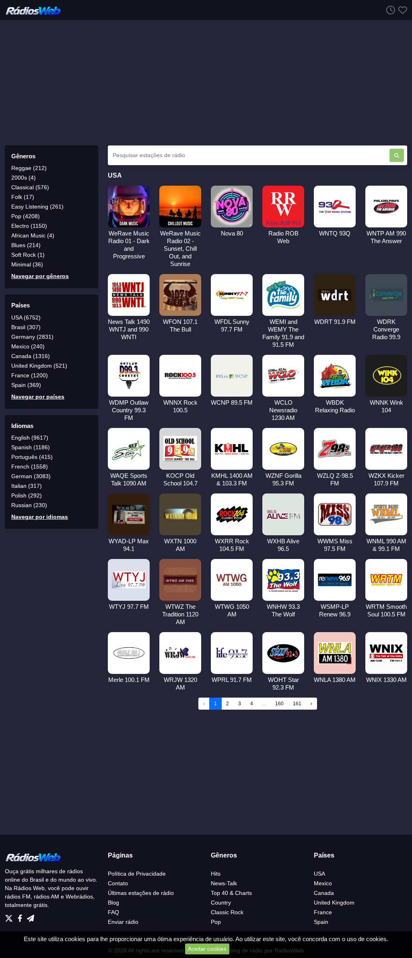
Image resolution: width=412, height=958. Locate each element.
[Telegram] (30, 916)
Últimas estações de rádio (141, 893)
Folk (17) (22, 197)
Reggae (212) (29, 168)
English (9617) (29, 437)
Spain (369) (26, 385)
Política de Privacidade (137, 873)
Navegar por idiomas (39, 517)
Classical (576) (30, 187)
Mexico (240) (28, 346)
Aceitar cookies (207, 949)
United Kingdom (334, 902)
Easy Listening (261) (37, 206)
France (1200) (29, 375)
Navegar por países (37, 396)
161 (297, 703)
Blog (113, 902)
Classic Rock (227, 912)
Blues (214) (26, 245)
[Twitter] (10, 916)
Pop (216, 922)
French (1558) (29, 466)
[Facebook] (21, 916)
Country (221, 902)
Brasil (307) (26, 327)
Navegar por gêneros (40, 276)
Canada (324, 893)
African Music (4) (32, 235)
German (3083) (31, 476)
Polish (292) (26, 495)
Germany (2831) (32, 337)
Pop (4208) (25, 216)
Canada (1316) (30, 356)
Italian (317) (26, 486)
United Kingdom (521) (39, 365)
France (323, 912)
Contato (118, 883)
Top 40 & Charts (231, 893)
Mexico (323, 883)
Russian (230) (29, 505)
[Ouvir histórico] (389, 9)
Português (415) (32, 457)
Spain (321, 922)
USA (319, 873)
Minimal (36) (27, 264)
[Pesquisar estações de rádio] (396, 155)
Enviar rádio (123, 922)
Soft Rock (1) (28, 255)
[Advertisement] (206, 83)
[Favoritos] (401, 9)
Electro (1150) (29, 226)
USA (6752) (26, 317)
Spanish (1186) (30, 447)
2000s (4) (23, 177)
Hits (215, 873)
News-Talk (224, 883)
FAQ (113, 912)
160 (279, 703)
